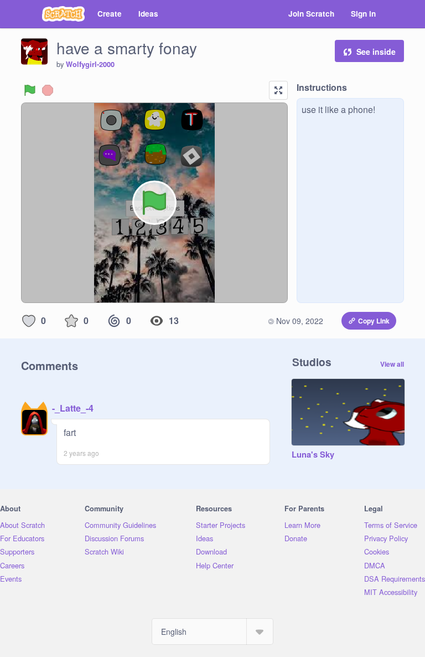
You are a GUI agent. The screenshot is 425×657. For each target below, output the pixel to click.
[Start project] (30, 90)
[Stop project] (47, 90)
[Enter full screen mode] (278, 90)
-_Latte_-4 (73, 408)
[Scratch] (63, 14)
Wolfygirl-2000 (90, 64)
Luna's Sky (313, 455)
